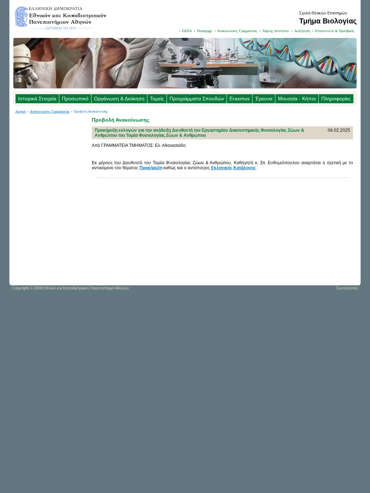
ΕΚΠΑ (187, 31)
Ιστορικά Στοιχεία (37, 98)
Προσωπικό (75, 98)
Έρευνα (263, 98)
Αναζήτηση (302, 31)
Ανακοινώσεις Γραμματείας (237, 31)
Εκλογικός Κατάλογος (233, 167)
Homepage (204, 31)
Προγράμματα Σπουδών (196, 98)
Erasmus (239, 98)
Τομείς (157, 98)
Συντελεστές (347, 288)
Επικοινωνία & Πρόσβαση (334, 31)
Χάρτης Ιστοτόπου (275, 31)
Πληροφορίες (336, 98)
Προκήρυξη (150, 167)
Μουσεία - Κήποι (297, 98)
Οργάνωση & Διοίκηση (119, 98)
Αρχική (20, 111)
